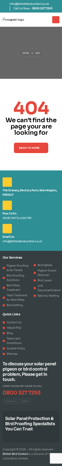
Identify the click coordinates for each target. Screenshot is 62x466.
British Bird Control (15, 454)
